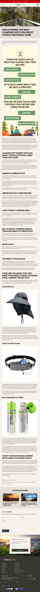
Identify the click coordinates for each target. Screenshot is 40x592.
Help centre (4, 564)
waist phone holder (7, 384)
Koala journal (4, 566)
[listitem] (9, 484)
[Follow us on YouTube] (34, 578)
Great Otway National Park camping (19, 280)
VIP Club (3, 572)
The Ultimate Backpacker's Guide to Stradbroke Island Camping (29, 504)
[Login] (35, 4)
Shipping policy (17, 572)
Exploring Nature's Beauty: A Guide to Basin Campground (10, 504)
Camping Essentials (8, 482)
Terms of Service (30, 514)
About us (3, 568)
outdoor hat (5, 335)
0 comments (13, 480)
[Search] (4, 4)
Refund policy (17, 566)
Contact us (4, 570)
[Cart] (37, 4)
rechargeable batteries (23, 441)
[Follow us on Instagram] (31, 578)
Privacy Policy (23, 514)
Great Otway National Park (31, 482)
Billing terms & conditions (19, 570)
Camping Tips (15, 482)
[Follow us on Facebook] (28, 578)
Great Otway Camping (22, 482)
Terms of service (18, 568)
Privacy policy (17, 564)
